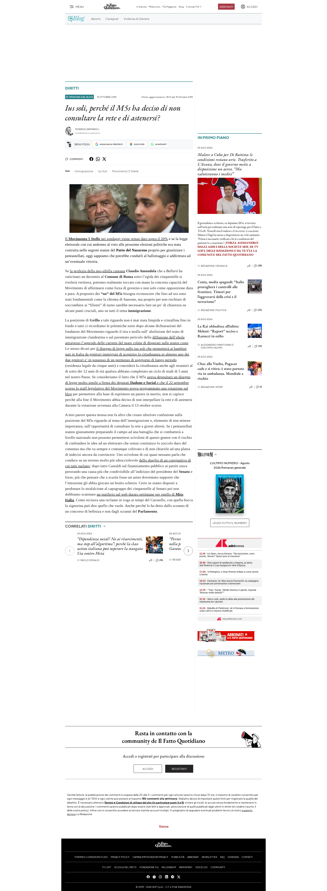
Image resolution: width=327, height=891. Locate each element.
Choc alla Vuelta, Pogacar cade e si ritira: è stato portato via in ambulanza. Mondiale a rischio (221, 371)
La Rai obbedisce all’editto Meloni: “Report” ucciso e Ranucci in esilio (218, 331)
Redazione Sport (210, 387)
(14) (161, 560)
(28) (260, 265)
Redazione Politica (212, 310)
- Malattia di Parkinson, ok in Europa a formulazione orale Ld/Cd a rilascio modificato (229, 609)
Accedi (147, 768)
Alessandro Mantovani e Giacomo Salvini (216, 346)
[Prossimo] (188, 550)
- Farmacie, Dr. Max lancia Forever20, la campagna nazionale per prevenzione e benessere (228, 582)
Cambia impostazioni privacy (150, 856)
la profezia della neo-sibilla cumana (97, 271)
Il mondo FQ (192, 6)
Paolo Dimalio (88, 560)
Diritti (72, 88)
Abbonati (226, 6)
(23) (260, 310)
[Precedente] (69, 550)
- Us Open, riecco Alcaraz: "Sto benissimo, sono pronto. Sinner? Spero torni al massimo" (227, 555)
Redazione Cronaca (212, 265)
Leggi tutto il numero (230, 523)
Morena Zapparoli (87, 129)
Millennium (154, 6)
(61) (260, 346)
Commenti (76, 159)
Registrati (179, 768)
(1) (261, 386)
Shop (181, 6)
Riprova (163, 826)
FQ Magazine (169, 6)
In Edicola (141, 6)
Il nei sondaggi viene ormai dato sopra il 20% (116, 239)
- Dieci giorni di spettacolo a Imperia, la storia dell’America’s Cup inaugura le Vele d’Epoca (225, 564)
